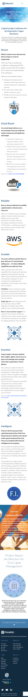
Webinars (3, 663)
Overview (3, 643)
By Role (3, 649)
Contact (15, 663)
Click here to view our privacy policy (9, 695)
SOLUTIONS (4, 640)
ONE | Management (18, 647)
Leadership (16, 659)
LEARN (3, 655)
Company (15, 658)
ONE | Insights (16, 649)
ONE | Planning (17, 645)
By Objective (4, 645)
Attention (6, 397)
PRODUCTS (16, 640)
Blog (2, 658)
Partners (15, 661)
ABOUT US (16, 655)
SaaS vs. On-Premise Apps (16, 174)
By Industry (4, 650)
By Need (3, 647)
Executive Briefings (3, 660)
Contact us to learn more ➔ (14, 623)
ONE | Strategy (17, 643)
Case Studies (4, 665)
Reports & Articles (3, 667)
